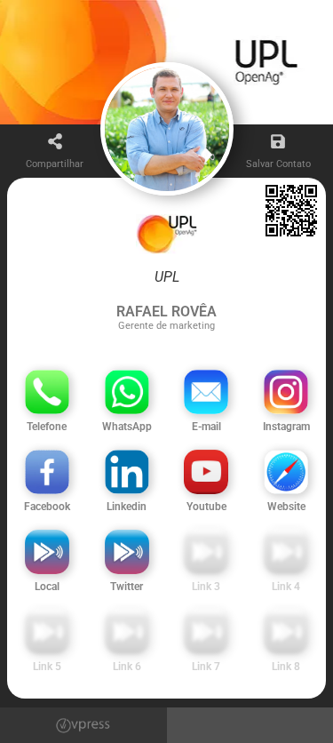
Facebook (47, 506)
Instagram (286, 426)
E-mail (206, 426)
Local (47, 586)
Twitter (126, 586)
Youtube (206, 506)
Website (286, 506)
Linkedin (127, 506)
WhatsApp (127, 426)
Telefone (47, 426)
